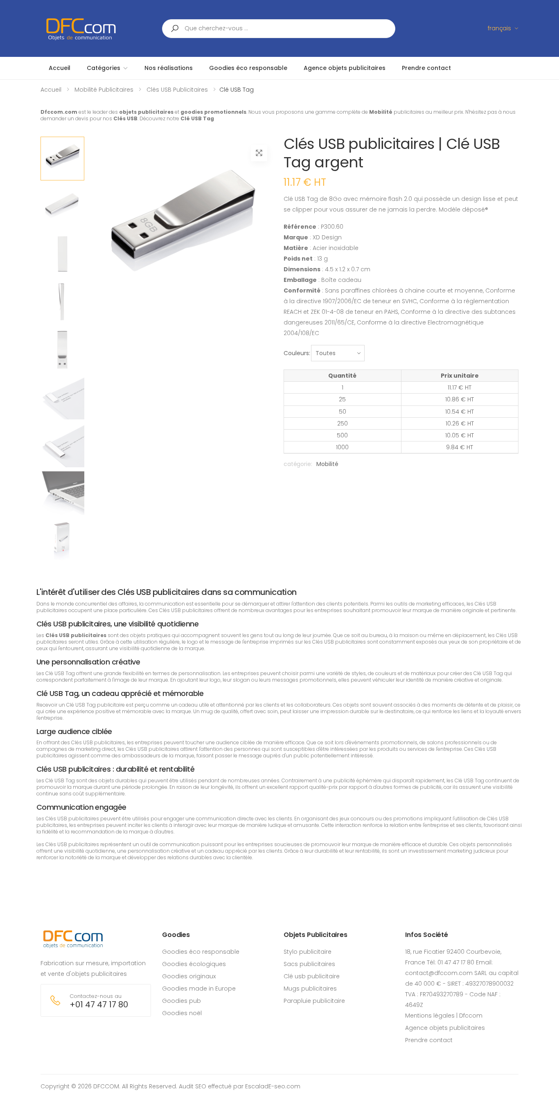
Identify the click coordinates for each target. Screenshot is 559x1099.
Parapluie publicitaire (314, 1001)
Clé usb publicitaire (312, 976)
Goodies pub (181, 1001)
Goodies (176, 934)
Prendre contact (429, 1040)
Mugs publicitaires (310, 988)
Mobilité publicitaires (103, 90)
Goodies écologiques (194, 964)
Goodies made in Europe (199, 988)
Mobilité (327, 464)
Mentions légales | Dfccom (443, 1015)
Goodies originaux (189, 976)
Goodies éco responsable (200, 952)
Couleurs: (297, 353)
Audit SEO (192, 1086)
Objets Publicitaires (315, 934)
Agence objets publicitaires (445, 1028)
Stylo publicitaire (307, 952)
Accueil (51, 90)
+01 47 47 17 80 (99, 1005)
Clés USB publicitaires (177, 90)
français (499, 28)
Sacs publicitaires (309, 964)
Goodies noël (182, 1013)
